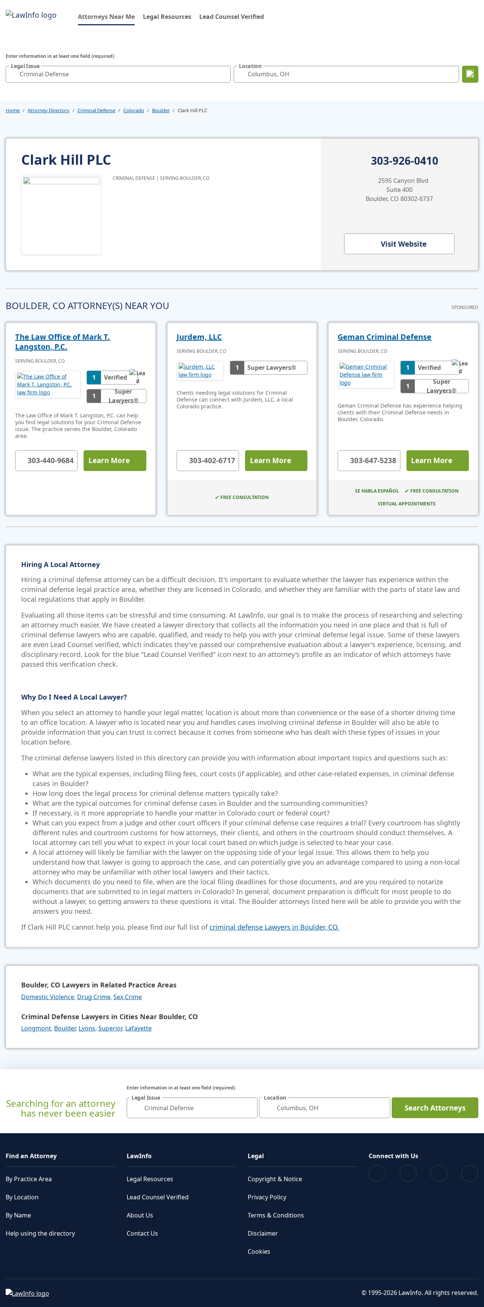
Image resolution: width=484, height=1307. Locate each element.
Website (404, 244)
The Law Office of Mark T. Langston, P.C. (62, 342)
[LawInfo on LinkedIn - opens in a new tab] (469, 1173)
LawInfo (139, 1156)
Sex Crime (127, 997)
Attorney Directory (49, 110)
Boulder (161, 110)
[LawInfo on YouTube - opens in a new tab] (438, 1173)
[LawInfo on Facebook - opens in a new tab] (377, 1173)
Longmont (36, 1028)
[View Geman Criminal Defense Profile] (366, 377)
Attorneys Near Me (106, 16)
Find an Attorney (31, 1156)
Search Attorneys (435, 1108)
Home (13, 110)
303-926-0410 (404, 160)
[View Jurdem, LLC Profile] (200, 370)
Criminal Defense (96, 110)
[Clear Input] (223, 74)
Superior (110, 1028)
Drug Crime (93, 997)
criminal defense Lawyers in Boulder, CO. (274, 927)
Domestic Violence (47, 997)
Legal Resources (167, 16)
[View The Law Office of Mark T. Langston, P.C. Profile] (48, 387)
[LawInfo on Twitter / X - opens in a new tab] (408, 1173)
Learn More (109, 460)
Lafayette (138, 1028)
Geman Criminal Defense (384, 337)
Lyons (87, 1028)
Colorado (133, 110)
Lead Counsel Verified (231, 16)
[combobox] (118, 74)
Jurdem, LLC (199, 337)
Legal (256, 1156)
